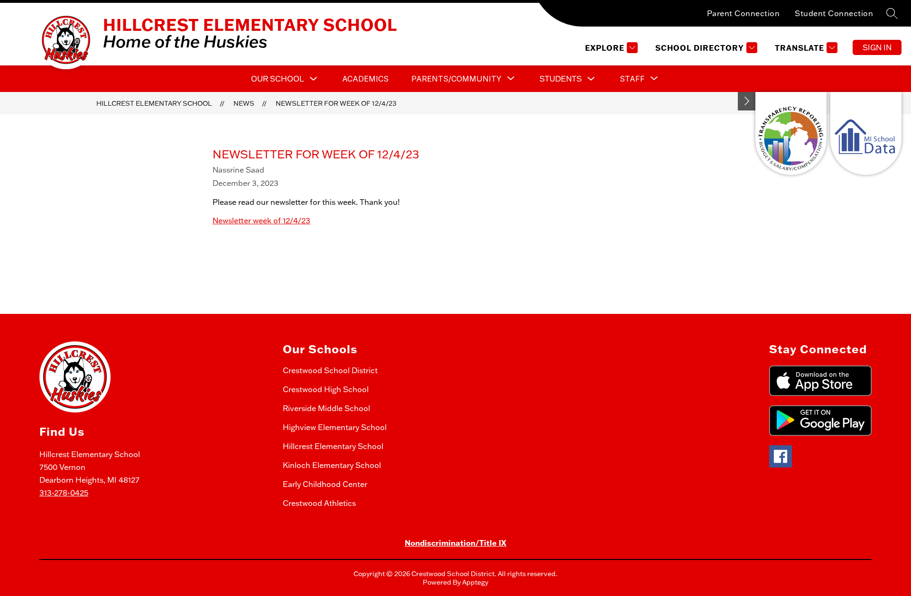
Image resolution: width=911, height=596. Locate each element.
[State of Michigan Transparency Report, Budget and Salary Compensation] (791, 133)
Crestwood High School (326, 389)
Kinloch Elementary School (332, 465)
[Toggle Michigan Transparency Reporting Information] (747, 101)
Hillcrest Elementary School (154, 103)
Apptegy (475, 582)
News (243, 103)
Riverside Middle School (326, 408)
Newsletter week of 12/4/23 (261, 220)
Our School (277, 78)
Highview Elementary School (335, 427)
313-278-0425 (63, 492)
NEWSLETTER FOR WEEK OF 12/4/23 (336, 103)
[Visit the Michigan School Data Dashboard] (866, 133)
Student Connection (834, 13)
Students (560, 78)
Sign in (877, 47)
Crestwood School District (330, 370)
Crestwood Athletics (319, 503)
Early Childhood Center (325, 484)
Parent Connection (743, 13)
